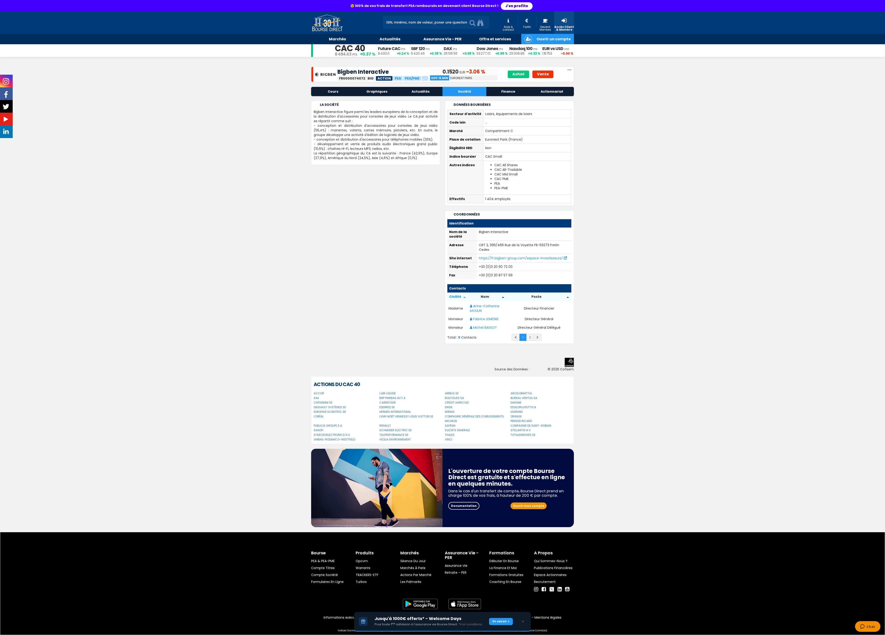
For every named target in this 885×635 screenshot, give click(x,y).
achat (518, 74)
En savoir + (501, 621)
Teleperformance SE (393, 435)
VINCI (448, 439)
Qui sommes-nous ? (550, 561)
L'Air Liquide (387, 393)
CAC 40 (350, 48)
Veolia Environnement (395, 439)
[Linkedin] (560, 589)
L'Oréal (319, 416)
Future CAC (389, 48)
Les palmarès (410, 581)
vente (543, 74)
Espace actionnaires (550, 575)
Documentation (464, 506)
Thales (449, 435)
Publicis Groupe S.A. (328, 426)
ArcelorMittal (521, 393)
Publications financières (553, 568)
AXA (316, 398)
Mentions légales (547, 617)
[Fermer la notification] (523, 621)
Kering (449, 412)
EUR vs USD (552, 48)
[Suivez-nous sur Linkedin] (6, 132)
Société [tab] (464, 91)
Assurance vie (456, 565)
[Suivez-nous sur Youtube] (6, 120)
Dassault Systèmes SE (330, 407)
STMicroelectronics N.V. (332, 435)
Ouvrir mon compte (528, 506)
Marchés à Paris (412, 568)
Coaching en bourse (505, 581)
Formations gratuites (506, 575)
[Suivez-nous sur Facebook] (6, 96)
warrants (363, 568)
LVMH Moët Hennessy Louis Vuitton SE (406, 416)
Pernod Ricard (521, 421)
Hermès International (395, 412)
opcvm (362, 561)
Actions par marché (415, 575)
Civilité (455, 296)
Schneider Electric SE (395, 430)
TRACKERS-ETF (367, 575)
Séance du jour (413, 561)
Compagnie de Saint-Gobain (530, 426)
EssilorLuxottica (523, 407)
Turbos (361, 581)
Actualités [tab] (421, 91)
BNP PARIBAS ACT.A (392, 398)
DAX (448, 48)
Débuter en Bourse (504, 561)
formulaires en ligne (327, 581)
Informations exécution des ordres (351, 617)
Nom (485, 296)
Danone (515, 403)
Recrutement (545, 581)
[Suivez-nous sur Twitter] (6, 108)
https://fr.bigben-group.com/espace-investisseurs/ (521, 258)
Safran (450, 426)
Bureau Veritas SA (523, 398)
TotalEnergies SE (522, 435)
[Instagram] (536, 589)
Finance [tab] (508, 91)
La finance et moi (503, 568)
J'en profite (516, 5)
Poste (536, 296)
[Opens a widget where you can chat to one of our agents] (867, 627)
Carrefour (387, 403)
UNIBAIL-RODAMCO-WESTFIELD (334, 439)
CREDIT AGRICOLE (457, 403)
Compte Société (324, 575)
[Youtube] (567, 589)
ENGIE (448, 407)
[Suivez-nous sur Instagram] (6, 82)
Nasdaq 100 (520, 48)
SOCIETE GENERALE (457, 430)
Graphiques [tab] (376, 91)
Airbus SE (452, 393)
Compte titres (323, 568)
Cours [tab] (333, 91)
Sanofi (318, 430)
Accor (319, 393)
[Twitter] (551, 588)
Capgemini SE (323, 403)
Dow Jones (487, 48)
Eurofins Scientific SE (330, 412)
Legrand (516, 412)
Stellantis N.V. (520, 430)
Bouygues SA (454, 398)
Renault (385, 426)
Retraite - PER (455, 572)
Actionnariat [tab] (552, 91)
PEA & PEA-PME (323, 561)
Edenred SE (387, 407)
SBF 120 (418, 48)
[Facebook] (544, 589)
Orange (516, 416)
